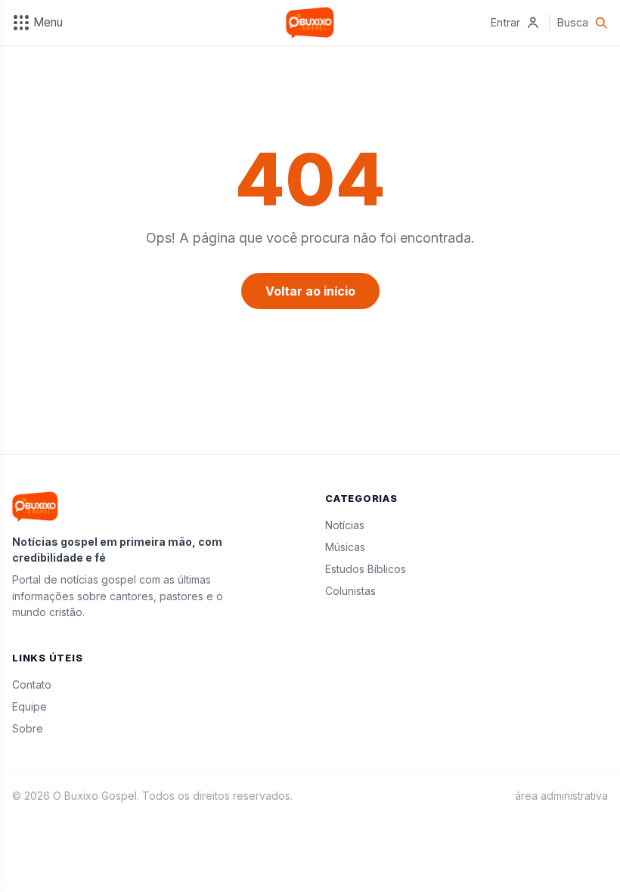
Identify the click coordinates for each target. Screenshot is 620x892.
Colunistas (350, 590)
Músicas (345, 546)
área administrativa (561, 795)
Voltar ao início (310, 291)
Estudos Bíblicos (365, 568)
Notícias (344, 525)
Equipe (29, 706)
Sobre (27, 728)
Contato (31, 684)
